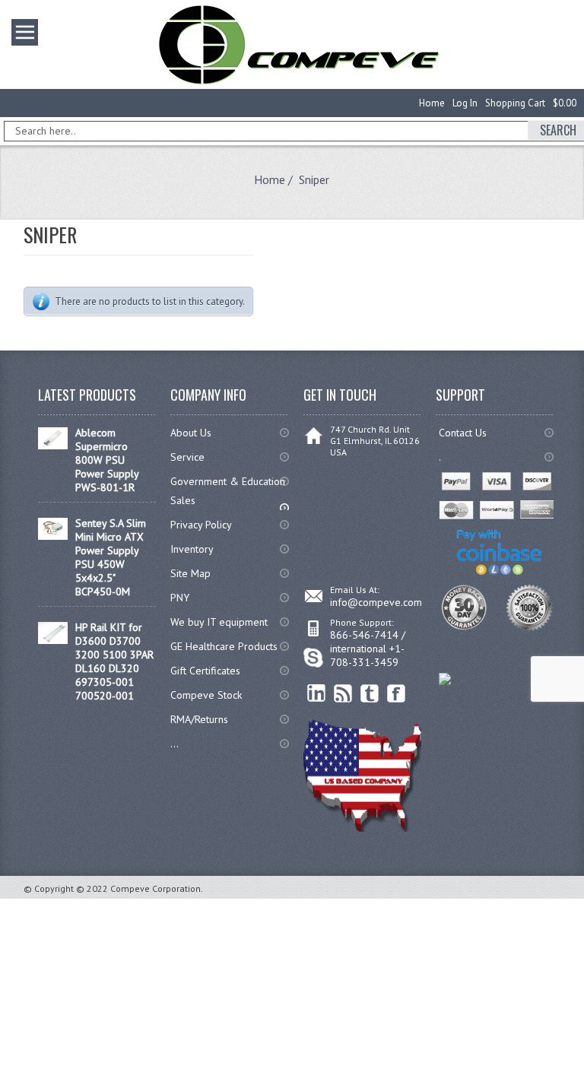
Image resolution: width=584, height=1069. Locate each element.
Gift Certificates (205, 670)
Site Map (190, 573)
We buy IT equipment (219, 622)
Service (187, 457)
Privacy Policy (201, 524)
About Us (190, 432)
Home (432, 103)
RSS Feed (343, 693)
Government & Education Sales (227, 490)
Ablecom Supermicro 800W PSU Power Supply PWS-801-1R (106, 460)
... (174, 743)
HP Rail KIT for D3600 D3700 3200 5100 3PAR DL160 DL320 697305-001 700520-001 (114, 661)
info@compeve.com (376, 602)
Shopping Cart (515, 103)
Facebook (396, 693)
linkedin (316, 693)
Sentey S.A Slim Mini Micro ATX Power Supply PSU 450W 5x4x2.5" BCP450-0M (110, 557)
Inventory (192, 549)
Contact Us (463, 432)
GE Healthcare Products (224, 646)
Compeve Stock (206, 695)
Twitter (369, 693)
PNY (179, 597)
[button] (583, 1068)
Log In (465, 103)
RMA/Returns (199, 719)
